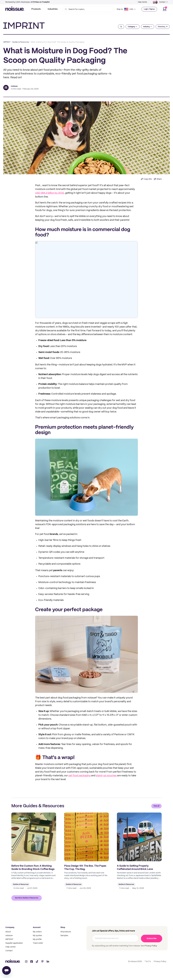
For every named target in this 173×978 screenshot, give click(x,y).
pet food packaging (79, 776)
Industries (53, 9)
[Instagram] (26, 961)
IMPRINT (6, 42)
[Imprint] (24, 25)
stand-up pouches (106, 776)
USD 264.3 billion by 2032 (49, 193)
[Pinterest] (42, 961)
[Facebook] (31, 961)
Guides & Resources (20, 42)
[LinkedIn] (47, 961)
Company (9, 927)
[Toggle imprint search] (121, 26)
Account (37, 927)
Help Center (142, 2)
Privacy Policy (150, 946)
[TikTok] (37, 961)
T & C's (148, 961)
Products (36, 9)
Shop (62, 927)
